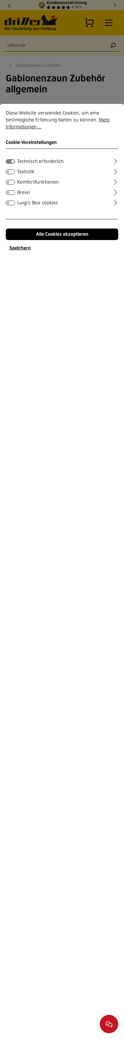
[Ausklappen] (115, 160)
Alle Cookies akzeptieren (62, 234)
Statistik (25, 172)
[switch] (10, 172)
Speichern (20, 248)
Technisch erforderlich (40, 161)
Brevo (23, 192)
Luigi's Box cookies (37, 203)
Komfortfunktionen (38, 182)
